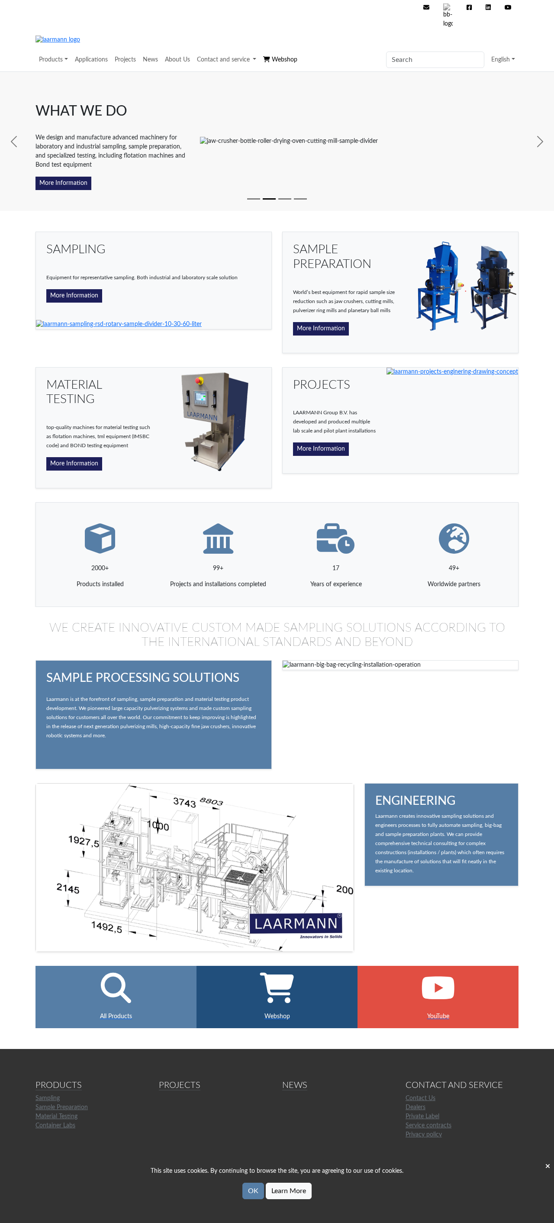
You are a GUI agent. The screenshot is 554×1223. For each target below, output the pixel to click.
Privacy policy (424, 1135)
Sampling (47, 1098)
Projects (125, 60)
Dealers (415, 1107)
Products (51, 60)
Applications (91, 60)
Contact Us (420, 1098)
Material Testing (56, 1116)
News (150, 60)
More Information (63, 183)
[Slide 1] (253, 199)
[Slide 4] (300, 199)
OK (253, 1191)
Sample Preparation (61, 1107)
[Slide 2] (269, 199)
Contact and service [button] (224, 60)
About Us (177, 60)
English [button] (500, 60)
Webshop (283, 60)
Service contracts (428, 1126)
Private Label (422, 1116)
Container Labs (55, 1126)
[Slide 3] (284, 199)
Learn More (288, 1191)
